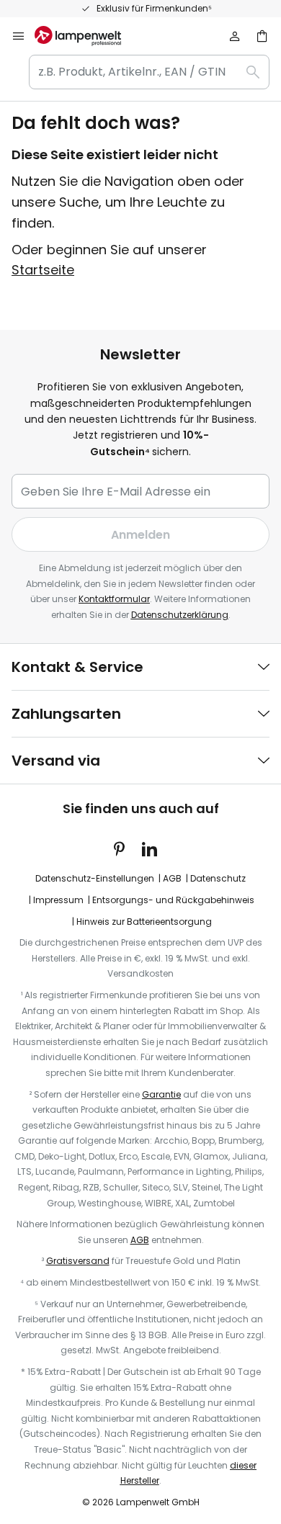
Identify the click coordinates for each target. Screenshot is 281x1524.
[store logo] (86, 36)
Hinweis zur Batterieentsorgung (144, 921)
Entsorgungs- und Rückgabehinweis (173, 900)
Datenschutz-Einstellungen (94, 878)
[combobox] (149, 72)
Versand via (56, 760)
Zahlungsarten (66, 714)
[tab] (140, 667)
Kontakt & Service (77, 667)
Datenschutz (218, 878)
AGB (172, 878)
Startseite (43, 270)
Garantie (161, 1094)
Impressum (58, 900)
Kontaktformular (114, 599)
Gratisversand (78, 1261)
